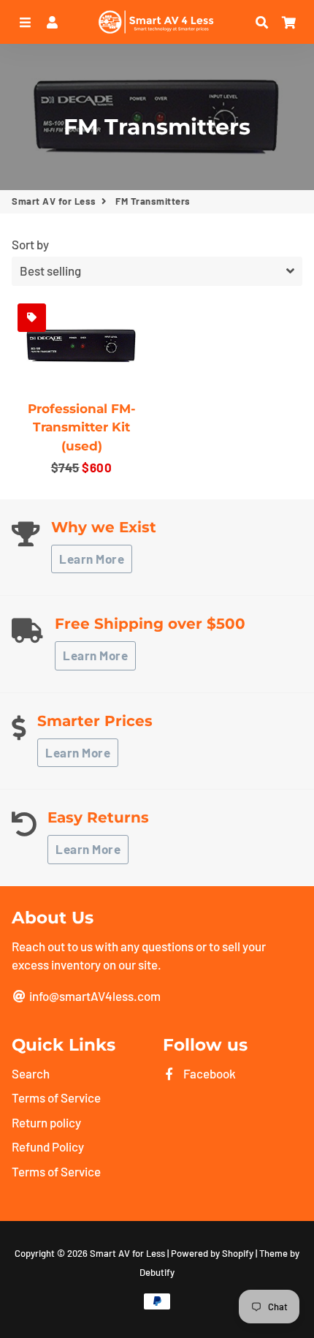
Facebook (208, 1073)
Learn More (91, 558)
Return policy (46, 1122)
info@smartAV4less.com (94, 996)
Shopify (237, 1253)
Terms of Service (56, 1097)
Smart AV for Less (54, 201)
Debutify (157, 1272)
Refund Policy (48, 1146)
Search (31, 1073)
